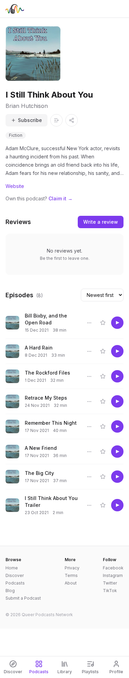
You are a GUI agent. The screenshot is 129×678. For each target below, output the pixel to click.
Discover (15, 575)
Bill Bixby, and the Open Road (46, 319)
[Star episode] (103, 322)
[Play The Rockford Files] (117, 376)
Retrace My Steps (46, 398)
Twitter (110, 583)
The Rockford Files (47, 373)
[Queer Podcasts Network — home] (15, 9)
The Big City (39, 473)
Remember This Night (51, 423)
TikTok (110, 590)
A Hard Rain (39, 348)
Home (12, 567)
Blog (10, 590)
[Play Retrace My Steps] (117, 401)
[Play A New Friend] (117, 451)
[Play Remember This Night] (117, 426)
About (71, 583)
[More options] (89, 322)
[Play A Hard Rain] (117, 351)
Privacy (72, 567)
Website (15, 186)
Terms (71, 575)
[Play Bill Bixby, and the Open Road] (117, 322)
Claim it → (61, 198)
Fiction (15, 135)
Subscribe (30, 120)
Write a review (100, 222)
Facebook (113, 567)
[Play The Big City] (117, 476)
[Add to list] (56, 120)
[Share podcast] (71, 120)
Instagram (113, 575)
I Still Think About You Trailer (51, 501)
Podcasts (15, 583)
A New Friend (41, 448)
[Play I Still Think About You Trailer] (117, 505)
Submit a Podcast (23, 598)
